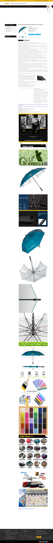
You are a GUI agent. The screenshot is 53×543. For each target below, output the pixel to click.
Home (6, 6)
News (14, 6)
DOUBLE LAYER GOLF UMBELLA (35, 14)
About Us (21, 6)
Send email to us (32, 34)
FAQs (17, 6)
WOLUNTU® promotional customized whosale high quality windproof (27, 508)
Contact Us (26, 6)
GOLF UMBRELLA (23, 14)
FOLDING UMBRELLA (8, 28)
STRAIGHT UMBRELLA (8, 26)
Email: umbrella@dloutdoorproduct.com (11, 538)
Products (10, 6)
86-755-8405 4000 (46, 0)
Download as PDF (38, 34)
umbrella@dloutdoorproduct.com (11, 0)
